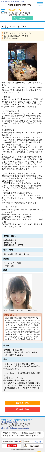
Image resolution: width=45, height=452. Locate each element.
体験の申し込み (22, 403)
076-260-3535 (15, 10)
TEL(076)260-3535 (9, 422)
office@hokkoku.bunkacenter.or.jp (15, 428)
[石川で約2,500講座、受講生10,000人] (21, 6)
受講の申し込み (22, 409)
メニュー (40, 5)
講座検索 (22, 18)
